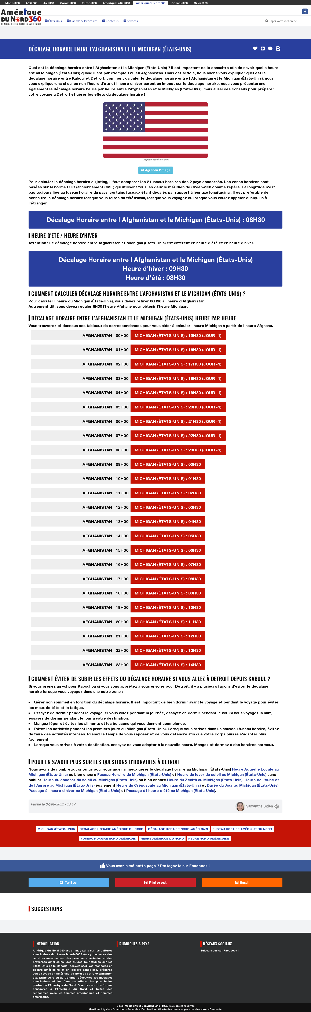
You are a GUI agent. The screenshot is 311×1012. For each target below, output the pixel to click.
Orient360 (200, 3)
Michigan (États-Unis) (56, 829)
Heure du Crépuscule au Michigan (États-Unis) (158, 785)
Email (243, 882)
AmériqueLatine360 (116, 3)
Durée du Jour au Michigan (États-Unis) (242, 785)
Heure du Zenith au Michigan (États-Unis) (204, 780)
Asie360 (48, 3)
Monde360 (12, 3)
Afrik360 (31, 3)
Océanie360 (179, 3)
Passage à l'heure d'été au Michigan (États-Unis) (170, 790)
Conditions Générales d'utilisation (134, 1009)
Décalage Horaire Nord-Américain (178, 829)
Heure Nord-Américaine (208, 838)
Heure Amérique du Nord (162, 838)
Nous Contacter (212, 1009)
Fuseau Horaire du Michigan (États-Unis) (134, 774)
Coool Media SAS (127, 1005)
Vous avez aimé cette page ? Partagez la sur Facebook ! (158, 865)
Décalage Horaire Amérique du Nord (112, 829)
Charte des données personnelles (179, 1009)
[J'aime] (255, 48)
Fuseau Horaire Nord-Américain (108, 838)
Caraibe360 (68, 3)
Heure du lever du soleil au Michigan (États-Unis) (221, 774)
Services (132, 21)
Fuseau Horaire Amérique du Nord (242, 829)
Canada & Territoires (83, 21)
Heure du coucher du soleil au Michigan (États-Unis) (90, 780)
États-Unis (55, 21)
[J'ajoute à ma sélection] (263, 48)
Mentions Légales (99, 1009)
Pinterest (157, 882)
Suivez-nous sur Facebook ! (219, 950)
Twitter (70, 882)
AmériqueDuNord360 (150, 3)
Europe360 (89, 3)
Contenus (111, 21)
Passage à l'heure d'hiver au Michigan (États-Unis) (74, 790)
